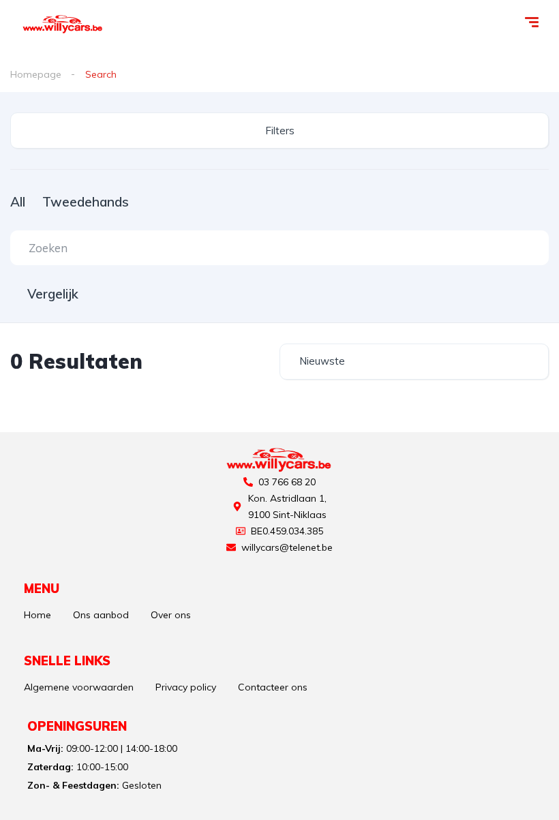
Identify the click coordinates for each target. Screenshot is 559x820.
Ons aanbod (101, 615)
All (17, 202)
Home (37, 615)
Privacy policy (185, 687)
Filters (279, 130)
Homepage (35, 74)
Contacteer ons (272, 687)
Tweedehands (85, 202)
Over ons (171, 615)
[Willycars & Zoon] (63, 24)
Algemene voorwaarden (79, 687)
